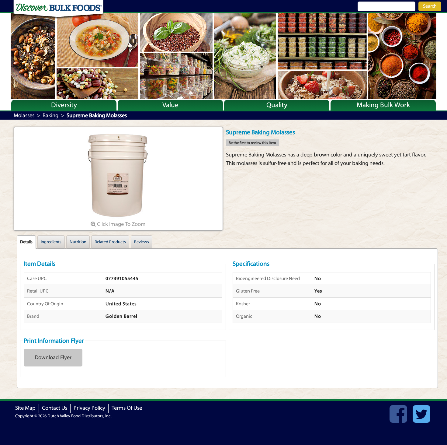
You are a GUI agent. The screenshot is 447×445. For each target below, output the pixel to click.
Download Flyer (53, 357)
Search (430, 6)
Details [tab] (26, 242)
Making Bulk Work (383, 105)
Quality (276, 105)
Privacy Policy (89, 408)
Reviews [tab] (141, 242)
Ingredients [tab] (51, 242)
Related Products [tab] (110, 242)
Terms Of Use (127, 408)
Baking (50, 115)
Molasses (24, 115)
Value (170, 105)
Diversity (64, 105)
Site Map (25, 408)
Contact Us (54, 408)
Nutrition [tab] (78, 242)
